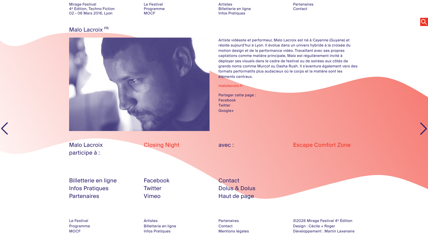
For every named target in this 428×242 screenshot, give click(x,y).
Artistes (225, 4)
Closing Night (161, 144)
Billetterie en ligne (234, 8)
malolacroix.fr (230, 85)
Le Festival (153, 4)
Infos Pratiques (231, 13)
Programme (154, 8)
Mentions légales (233, 231)
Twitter (224, 105)
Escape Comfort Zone (322, 144)
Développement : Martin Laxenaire (324, 231)
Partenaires (303, 4)
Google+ (226, 110)
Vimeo (152, 196)
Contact (300, 8)
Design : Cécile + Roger (314, 226)
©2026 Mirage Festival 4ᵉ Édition (322, 220)
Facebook (227, 100)
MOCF (149, 13)
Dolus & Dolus (236, 188)
